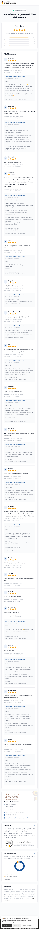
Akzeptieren (7, 925)
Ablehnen (16, 925)
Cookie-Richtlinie (27, 925)
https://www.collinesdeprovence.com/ (17, 818)
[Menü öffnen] (36, 3)
